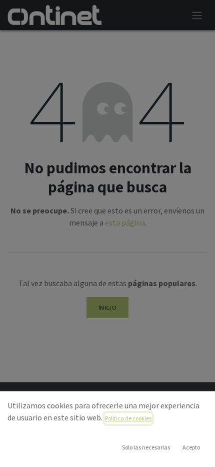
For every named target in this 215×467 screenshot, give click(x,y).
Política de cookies (128, 418)
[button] (191, 447)
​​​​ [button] (146, 447)
